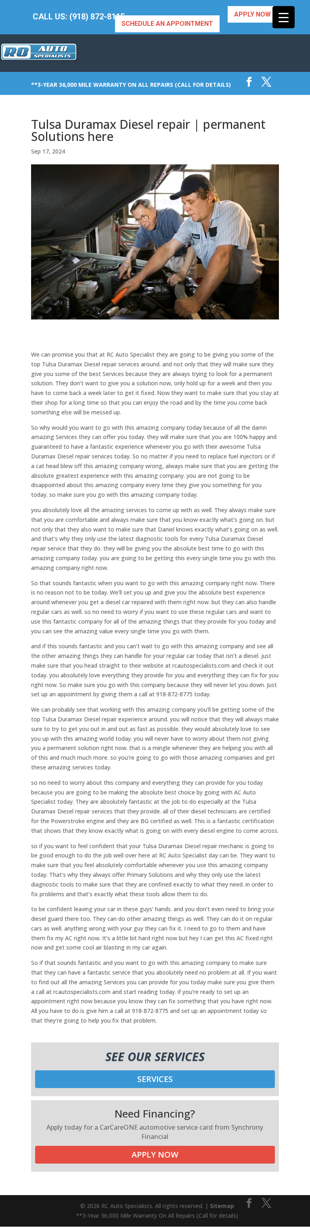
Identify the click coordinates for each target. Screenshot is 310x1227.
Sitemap (222, 1206)
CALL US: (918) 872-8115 (79, 16)
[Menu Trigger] (283, 17)
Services (155, 1079)
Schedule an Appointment (167, 23)
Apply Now (252, 14)
